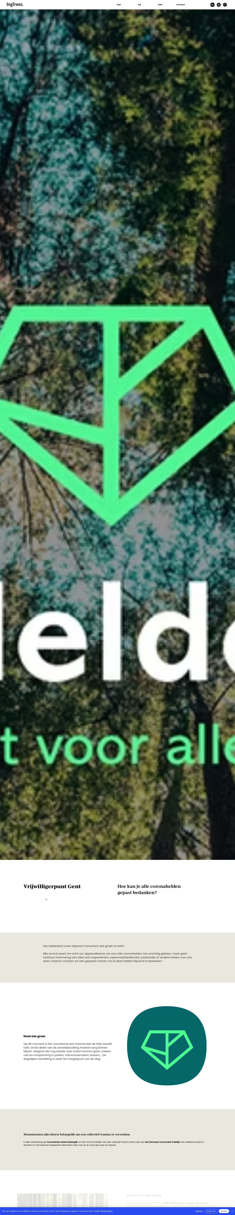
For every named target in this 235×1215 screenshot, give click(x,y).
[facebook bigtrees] (225, 5)
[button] (118, 4)
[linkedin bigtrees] (212, 5)
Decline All (210, 1211)
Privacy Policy (107, 1211)
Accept (224, 1211)
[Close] (232, 1211)
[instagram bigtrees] (219, 5)
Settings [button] (198, 1211)
